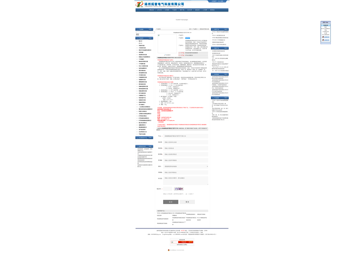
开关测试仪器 (142, 75)
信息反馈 (197, 10)
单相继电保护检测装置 (162, 219)
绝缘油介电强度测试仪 (144, 57)
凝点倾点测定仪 (143, 122)
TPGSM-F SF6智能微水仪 (218, 40)
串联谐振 (141, 52)
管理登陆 (196, 234)
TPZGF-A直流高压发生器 (218, 35)
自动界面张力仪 (143, 131)
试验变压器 (141, 45)
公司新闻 (167, 10)
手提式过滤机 (142, 134)
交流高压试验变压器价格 (218, 51)
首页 (190, 29)
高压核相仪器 (142, 84)
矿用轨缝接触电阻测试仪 (145, 120)
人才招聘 (205, 10)
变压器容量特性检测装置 (191, 53)
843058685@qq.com (156, 234)
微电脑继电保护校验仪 (172, 124)
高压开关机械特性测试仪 (145, 50)
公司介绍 (159, 10)
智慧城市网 (191, 234)
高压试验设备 (142, 70)
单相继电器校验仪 (190, 214)
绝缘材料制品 (142, 102)
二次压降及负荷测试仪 (144, 106)
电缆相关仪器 (142, 100)
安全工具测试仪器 (143, 66)
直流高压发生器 (143, 54)
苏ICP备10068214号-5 (210, 234)
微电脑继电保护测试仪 (196, 124)
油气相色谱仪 (142, 129)
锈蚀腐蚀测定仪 (143, 127)
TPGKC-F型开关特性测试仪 (219, 44)
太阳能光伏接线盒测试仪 (145, 113)
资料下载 (182, 10)
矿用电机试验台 (143, 116)
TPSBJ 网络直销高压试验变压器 (220, 37)
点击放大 (168, 55)
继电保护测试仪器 (143, 61)
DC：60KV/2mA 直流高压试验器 (220, 70)
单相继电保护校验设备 (184, 124)
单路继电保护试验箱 (162, 223)
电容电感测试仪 (143, 68)
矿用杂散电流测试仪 (144, 118)
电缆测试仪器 (142, 79)
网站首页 (151, 10)
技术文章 (189, 10)
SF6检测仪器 (142, 63)
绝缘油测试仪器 (143, 91)
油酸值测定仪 (142, 125)
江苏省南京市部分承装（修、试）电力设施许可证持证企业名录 (220, 105)
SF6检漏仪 (141, 59)
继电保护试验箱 (201, 214)
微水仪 (140, 41)
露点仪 (140, 43)
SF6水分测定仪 (189, 55)
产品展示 (174, 10)
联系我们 (212, 10)
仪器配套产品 (142, 95)
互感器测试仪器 (143, 77)
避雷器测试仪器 (143, 82)
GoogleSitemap (165, 234)
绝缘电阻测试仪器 (143, 86)
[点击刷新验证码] (179, 189)
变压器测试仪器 (143, 72)
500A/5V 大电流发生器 (218, 62)
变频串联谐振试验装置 (218, 42)
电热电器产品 (142, 97)
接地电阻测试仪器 (143, 88)
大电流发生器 (142, 48)
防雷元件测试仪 (143, 111)
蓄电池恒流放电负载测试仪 (145, 109)
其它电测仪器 (142, 93)
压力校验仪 (141, 104)
